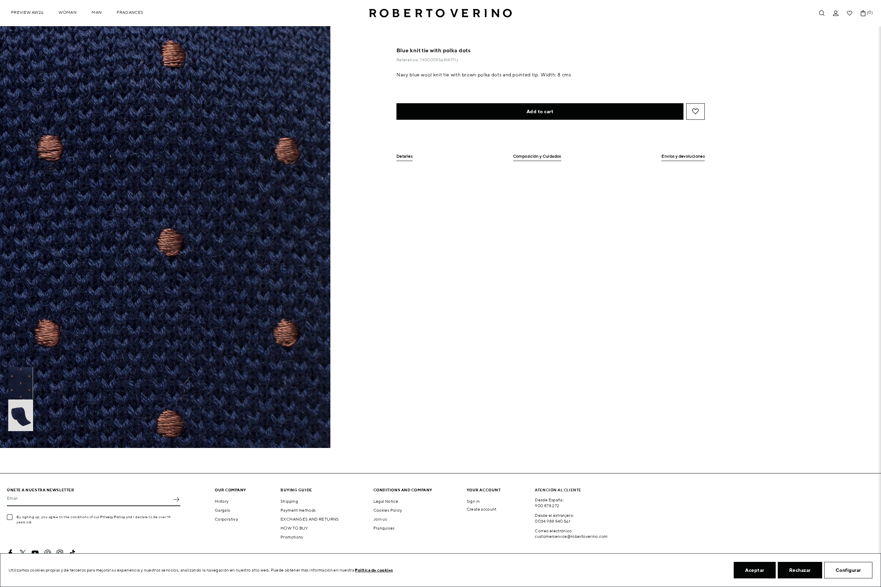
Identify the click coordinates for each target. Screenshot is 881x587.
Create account (482, 509)
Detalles (404, 156)
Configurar (848, 570)
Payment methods (298, 510)
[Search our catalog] (822, 13)
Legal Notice (385, 501)
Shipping (289, 501)
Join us (380, 519)
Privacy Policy (112, 517)
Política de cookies (374, 570)
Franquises (384, 528)
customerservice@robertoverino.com (571, 536)
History (222, 501)
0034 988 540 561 (552, 521)
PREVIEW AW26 (27, 12)
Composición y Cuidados (537, 156)
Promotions (291, 537)
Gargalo (223, 510)
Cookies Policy (387, 510)
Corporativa (226, 519)
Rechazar (800, 570)
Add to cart (540, 111)
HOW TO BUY (294, 528)
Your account (484, 490)
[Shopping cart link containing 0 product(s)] (863, 13)
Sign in (473, 501)
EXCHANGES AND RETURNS (309, 519)
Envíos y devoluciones (683, 156)
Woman (67, 12)
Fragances (130, 12)
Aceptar (754, 570)
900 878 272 (547, 505)
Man (97, 12)
